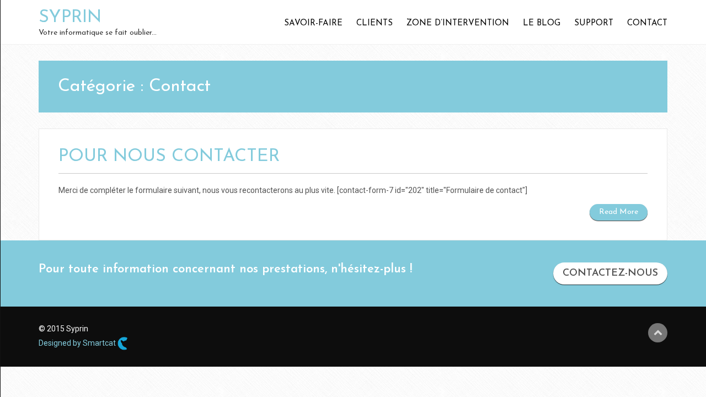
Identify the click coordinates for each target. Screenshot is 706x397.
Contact (647, 23)
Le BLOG (541, 23)
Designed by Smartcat (78, 343)
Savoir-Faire (313, 23)
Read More (618, 212)
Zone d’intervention (458, 23)
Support (593, 23)
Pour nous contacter (169, 156)
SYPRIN (70, 17)
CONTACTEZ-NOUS (610, 273)
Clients (374, 23)
